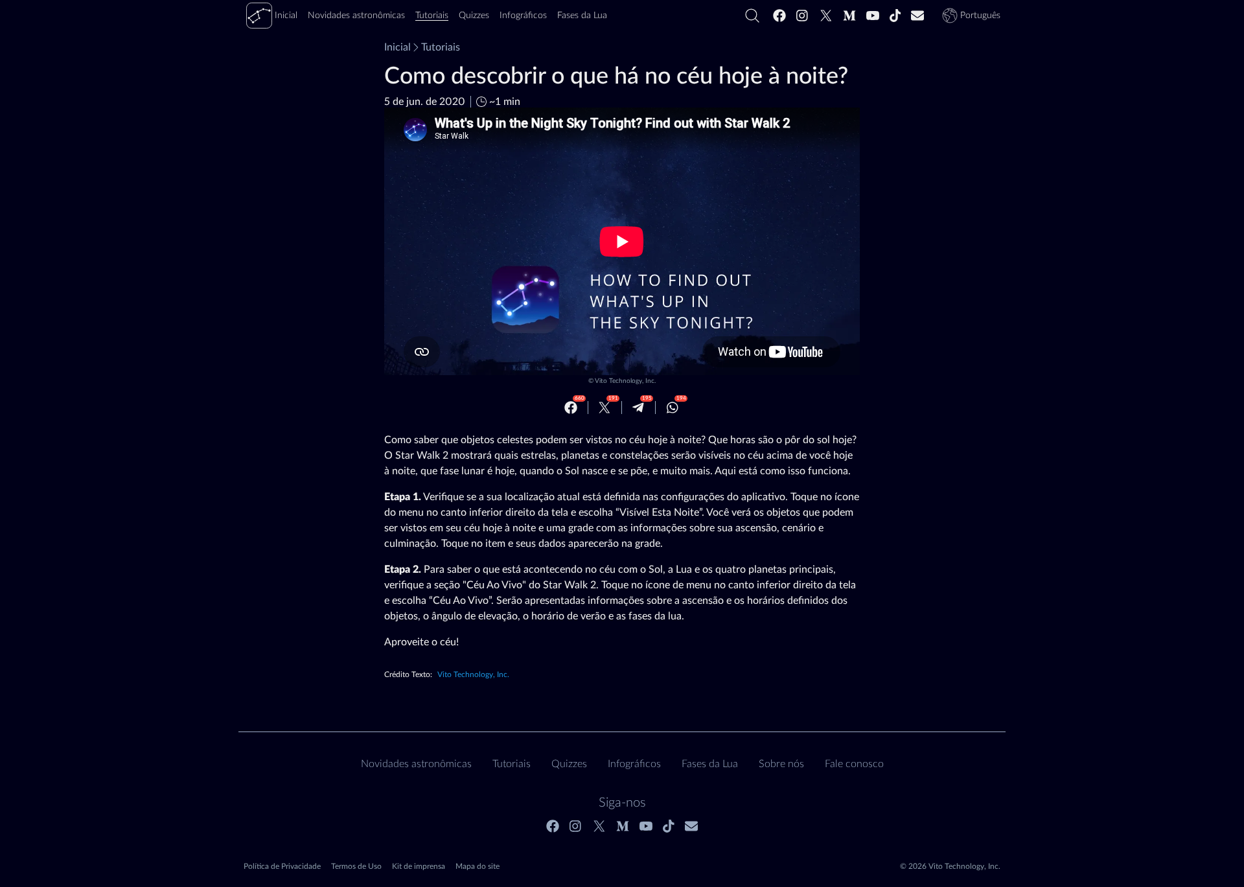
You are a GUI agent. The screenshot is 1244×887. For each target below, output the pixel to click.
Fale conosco (854, 764)
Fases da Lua (710, 764)
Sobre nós (781, 764)
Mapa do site (477, 866)
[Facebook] (779, 15)
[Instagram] (802, 15)
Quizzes (569, 764)
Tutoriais (440, 47)
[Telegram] (638, 407)
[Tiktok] (895, 15)
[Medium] (849, 15)
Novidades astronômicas (416, 764)
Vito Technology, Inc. (625, 381)
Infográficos (634, 764)
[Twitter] (826, 15)
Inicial (397, 47)
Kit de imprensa (418, 866)
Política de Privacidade (282, 866)
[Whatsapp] (672, 407)
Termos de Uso (356, 866)
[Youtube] (872, 15)
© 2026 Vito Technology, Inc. (950, 866)
